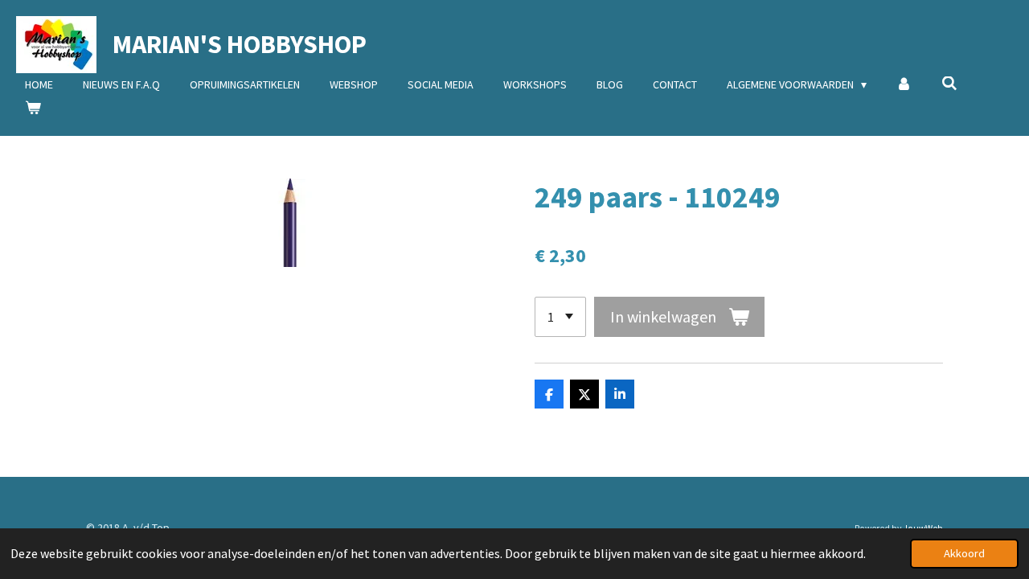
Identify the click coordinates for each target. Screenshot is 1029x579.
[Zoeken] (949, 83)
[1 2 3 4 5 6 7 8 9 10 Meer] (560, 317)
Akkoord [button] (964, 553)
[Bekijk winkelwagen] (33, 108)
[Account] (904, 84)
